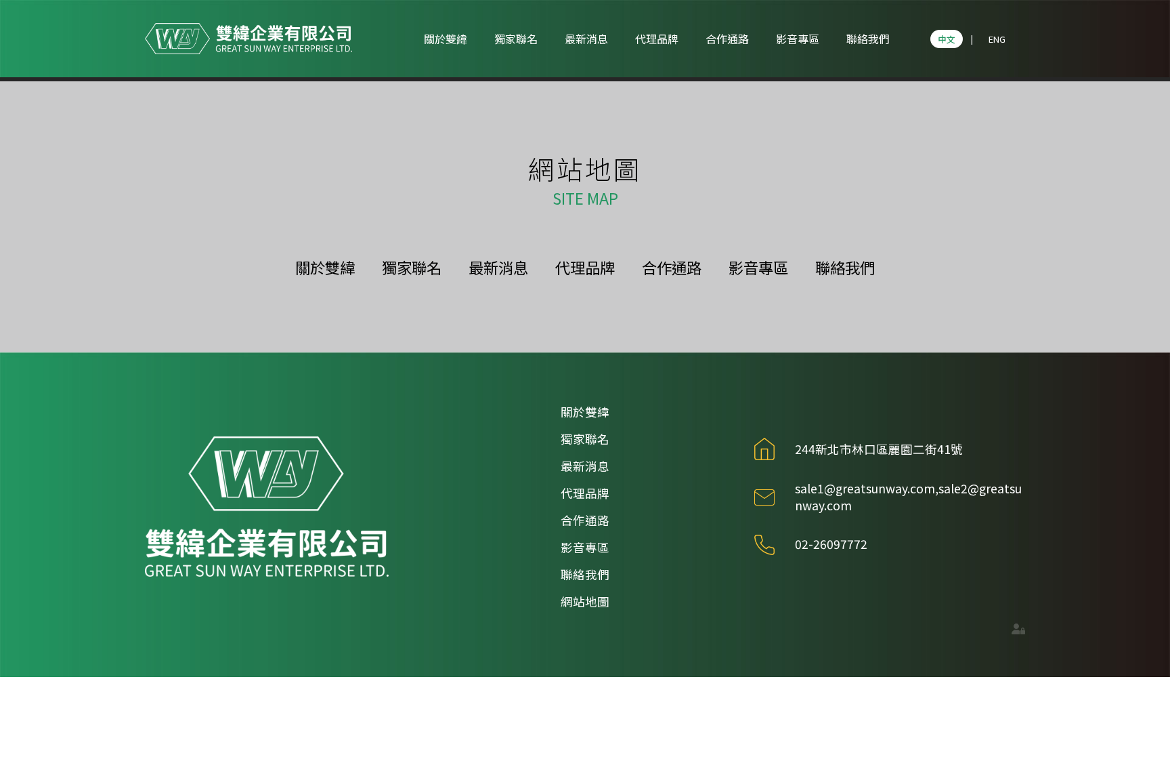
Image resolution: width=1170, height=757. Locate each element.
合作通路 (727, 38)
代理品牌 (656, 38)
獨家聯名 (516, 38)
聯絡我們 (868, 38)
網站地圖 (585, 601)
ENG (997, 39)
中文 (946, 39)
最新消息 (586, 38)
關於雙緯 (445, 38)
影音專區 (797, 38)
